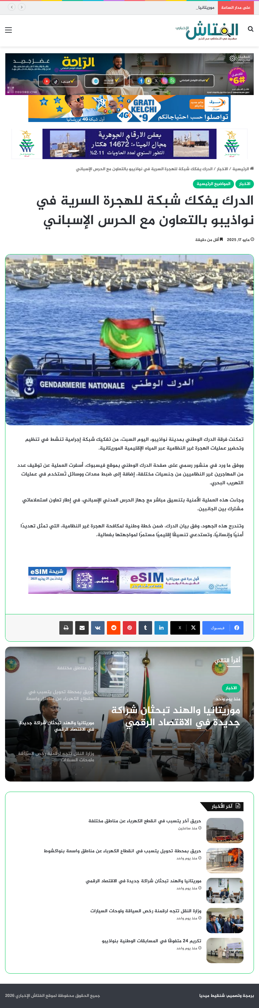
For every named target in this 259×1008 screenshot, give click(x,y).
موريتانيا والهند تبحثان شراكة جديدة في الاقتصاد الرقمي (161, 7)
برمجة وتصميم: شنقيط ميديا (226, 996)
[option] (129, 714)
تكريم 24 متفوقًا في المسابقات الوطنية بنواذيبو (151, 941)
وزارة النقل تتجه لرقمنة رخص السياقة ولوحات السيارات (145, 911)
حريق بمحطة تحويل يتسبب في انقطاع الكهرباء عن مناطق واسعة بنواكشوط (122, 851)
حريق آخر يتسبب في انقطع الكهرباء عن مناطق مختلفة (144, 821)
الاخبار (222, 169)
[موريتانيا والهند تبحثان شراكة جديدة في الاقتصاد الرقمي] (224, 890)
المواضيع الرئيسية (213, 184)
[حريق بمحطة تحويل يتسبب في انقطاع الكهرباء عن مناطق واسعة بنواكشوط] (224, 860)
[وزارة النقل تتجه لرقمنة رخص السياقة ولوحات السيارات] (224, 920)
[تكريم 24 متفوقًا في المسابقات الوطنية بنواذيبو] (224, 950)
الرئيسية (241, 169)
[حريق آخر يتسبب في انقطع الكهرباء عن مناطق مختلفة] (224, 830)
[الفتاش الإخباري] (206, 31)
